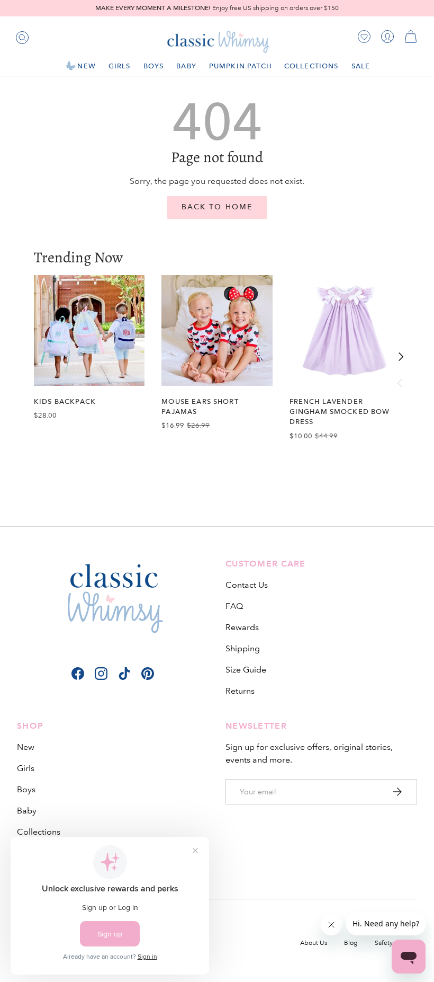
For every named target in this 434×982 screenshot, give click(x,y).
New (25, 747)
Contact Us (246, 585)
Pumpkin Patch (240, 66)
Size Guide (245, 670)
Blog (351, 943)
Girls (25, 768)
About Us (313, 943)
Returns (240, 691)
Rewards (242, 627)
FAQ (234, 606)
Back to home (217, 206)
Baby (27, 811)
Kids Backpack (65, 401)
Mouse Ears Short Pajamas (199, 406)
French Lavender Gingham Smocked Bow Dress (340, 411)
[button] (410, 36)
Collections (38, 832)
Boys (26, 789)
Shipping (242, 648)
